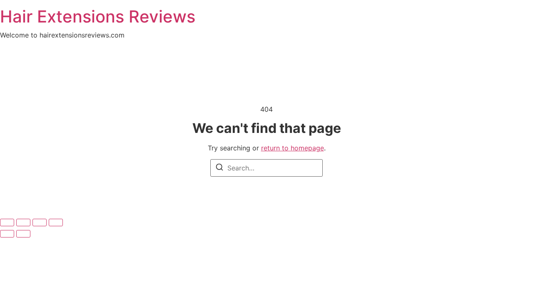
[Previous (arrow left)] (7, 234)
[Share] (23, 222)
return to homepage (292, 148)
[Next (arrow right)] (23, 234)
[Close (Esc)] (7, 222)
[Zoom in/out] (56, 222)
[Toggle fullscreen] (39, 222)
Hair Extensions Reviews (97, 16)
